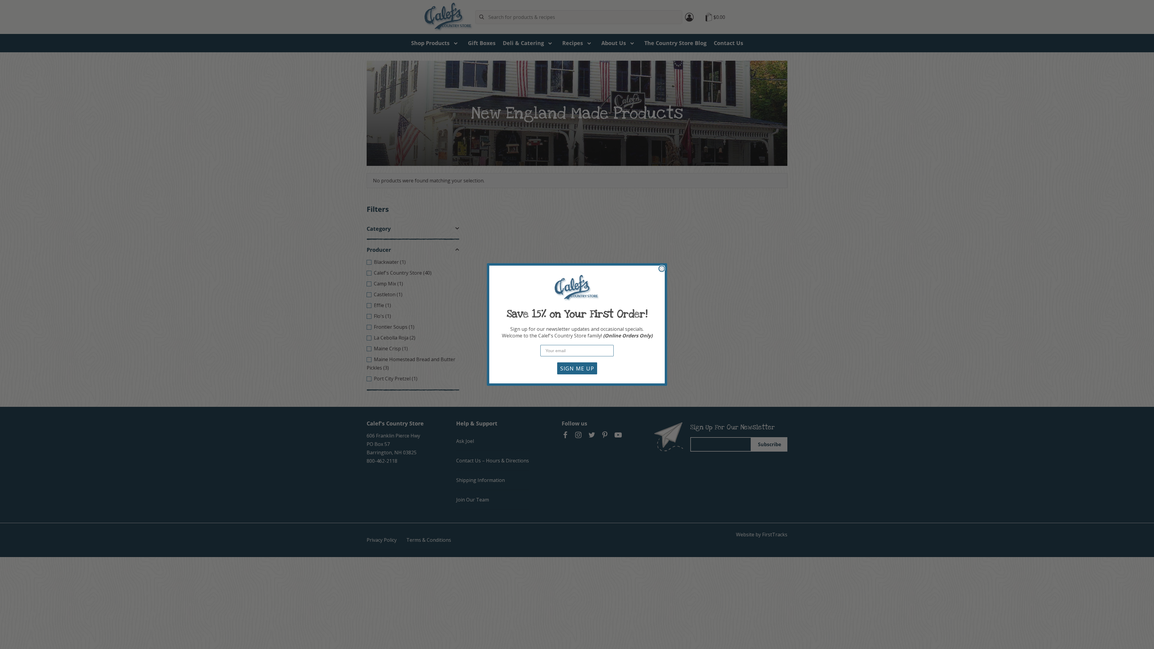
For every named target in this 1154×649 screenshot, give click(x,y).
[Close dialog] (662, 269)
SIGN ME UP (577, 368)
